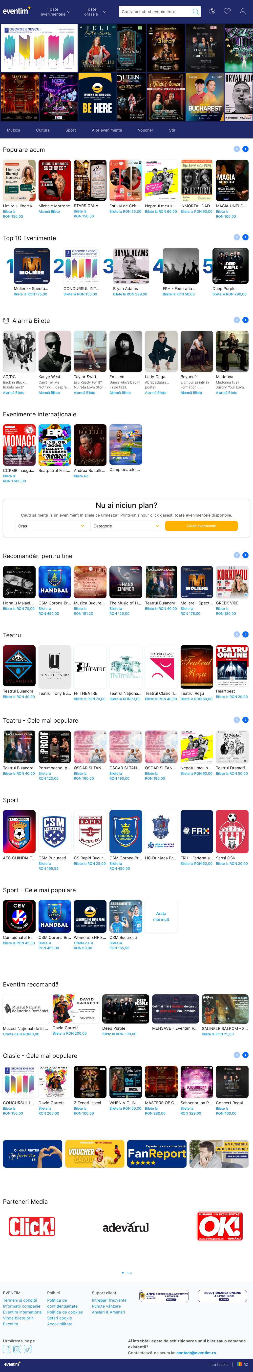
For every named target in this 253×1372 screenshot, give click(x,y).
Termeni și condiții (20, 1300)
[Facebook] (7, 1349)
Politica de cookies (65, 1312)
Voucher (145, 130)
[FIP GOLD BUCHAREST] (175, 97)
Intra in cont (218, 1364)
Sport (70, 130)
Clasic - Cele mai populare (40, 1055)
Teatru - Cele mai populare (40, 720)
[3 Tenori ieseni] (136, 48)
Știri (172, 130)
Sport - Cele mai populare (39, 890)
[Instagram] (17, 1349)
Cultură (43, 130)
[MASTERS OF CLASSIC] (19, 97)
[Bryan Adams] (213, 97)
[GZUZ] (213, 48)
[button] (123, 72)
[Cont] (242, 10)
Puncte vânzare (106, 1306)
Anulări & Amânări (108, 1312)
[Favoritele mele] (227, 10)
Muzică (13, 130)
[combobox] (155, 11)
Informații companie (21, 1306)
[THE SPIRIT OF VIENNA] (136, 97)
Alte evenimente (107, 130)
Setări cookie (59, 1317)
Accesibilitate (59, 1323)
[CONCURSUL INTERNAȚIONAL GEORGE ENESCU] (39, 48)
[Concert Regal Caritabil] (175, 48)
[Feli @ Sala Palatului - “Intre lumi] (97, 48)
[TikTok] (27, 1349)
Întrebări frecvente (109, 1300)
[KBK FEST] (58, 97)
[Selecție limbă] (212, 10)
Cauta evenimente (201, 526)
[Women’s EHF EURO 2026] (97, 97)
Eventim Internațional (22, 1312)
